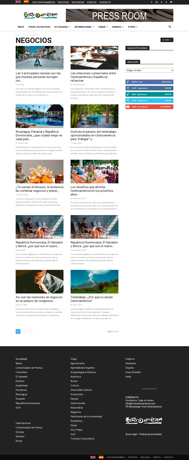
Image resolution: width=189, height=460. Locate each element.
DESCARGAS (78, 2)
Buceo (74, 381)
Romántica (76, 421)
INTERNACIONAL (83, 26)
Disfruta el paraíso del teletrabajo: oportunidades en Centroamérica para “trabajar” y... (94, 135)
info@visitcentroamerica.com (140, 403)
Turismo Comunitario (82, 438)
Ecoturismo (77, 394)
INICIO (21, 26)
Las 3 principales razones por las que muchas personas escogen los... (38, 76)
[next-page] (30, 331)
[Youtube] (171, 2)
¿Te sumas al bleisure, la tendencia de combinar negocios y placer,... (39, 189)
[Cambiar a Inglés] (18, 2)
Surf (73, 434)
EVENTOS (92, 2)
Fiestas (74, 398)
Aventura (76, 376)
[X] (166, 2)
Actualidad (21, 359)
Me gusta (166, 82)
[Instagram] (156, 2)
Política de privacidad (150, 434)
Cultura (75, 385)
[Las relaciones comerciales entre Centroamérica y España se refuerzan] (94, 58)
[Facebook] (151, 2)
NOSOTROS (63, 2)
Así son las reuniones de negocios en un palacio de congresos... (39, 299)
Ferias (19, 440)
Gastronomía (78, 403)
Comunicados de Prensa (29, 367)
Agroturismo (78, 363)
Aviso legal (131, 434)
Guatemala (22, 385)
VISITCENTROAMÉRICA (43, 2)
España (130, 367)
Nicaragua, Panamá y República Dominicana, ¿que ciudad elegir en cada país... (39, 135)
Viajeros (130, 359)
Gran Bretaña (133, 372)
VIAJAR (101, 26)
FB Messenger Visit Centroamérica (144, 406)
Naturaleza (77, 407)
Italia (128, 376)
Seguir (168, 88)
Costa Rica (21, 372)
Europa (20, 432)
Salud (74, 425)
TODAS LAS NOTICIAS (39, 26)
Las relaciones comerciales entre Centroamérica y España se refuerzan (93, 76)
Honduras (21, 390)
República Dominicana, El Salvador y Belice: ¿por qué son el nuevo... (39, 244)
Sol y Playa (76, 429)
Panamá (20, 398)
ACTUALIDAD (61, 26)
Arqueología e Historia (83, 372)
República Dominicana (28, 403)
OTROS (131, 26)
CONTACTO (105, 2)
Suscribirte (165, 107)
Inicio (18, 35)
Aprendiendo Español (82, 367)
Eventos (20, 381)
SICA (18, 407)
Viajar (25, 35)
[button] (169, 27)
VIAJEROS (116, 26)
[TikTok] (161, 2)
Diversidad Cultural (81, 390)
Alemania (131, 363)
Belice (19, 363)
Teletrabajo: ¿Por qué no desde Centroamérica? (92, 299)
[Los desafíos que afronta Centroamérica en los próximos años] (94, 171)
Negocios (76, 412)
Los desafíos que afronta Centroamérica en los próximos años (92, 190)
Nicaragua (21, 394)
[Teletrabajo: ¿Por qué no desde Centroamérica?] (94, 281)
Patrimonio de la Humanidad (86, 416)
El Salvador (22, 376)
